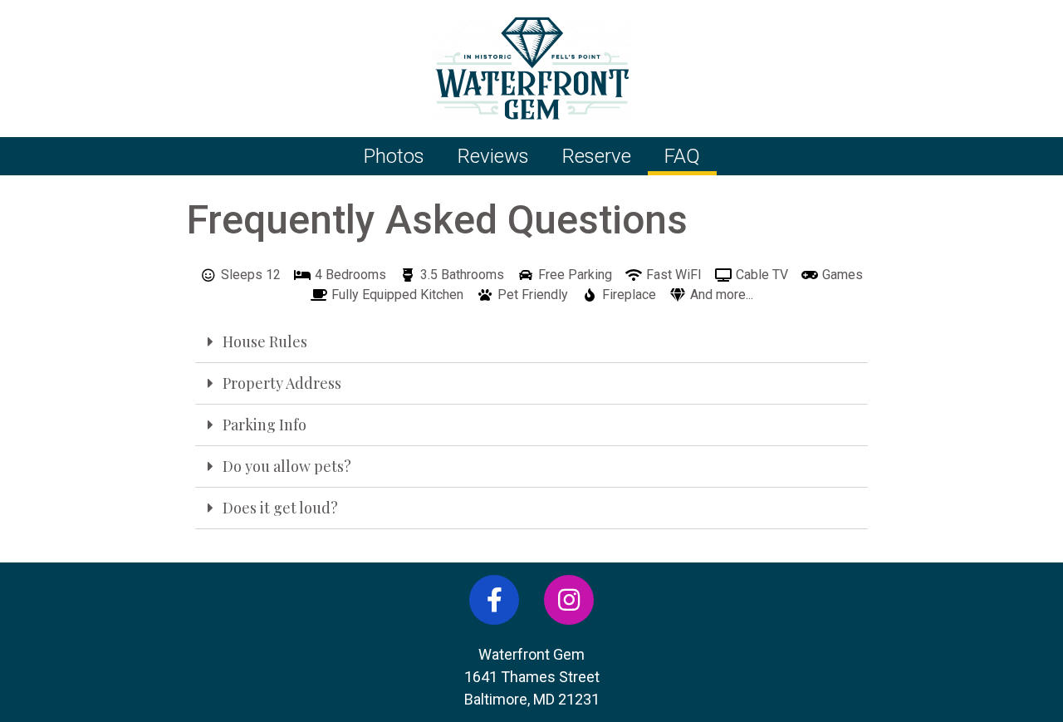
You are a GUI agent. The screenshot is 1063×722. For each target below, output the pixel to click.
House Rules (265, 341)
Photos (394, 156)
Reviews (493, 156)
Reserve (596, 156)
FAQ (682, 156)
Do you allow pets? (287, 466)
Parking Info (264, 425)
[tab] (531, 342)
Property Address (282, 383)
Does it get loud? (280, 508)
